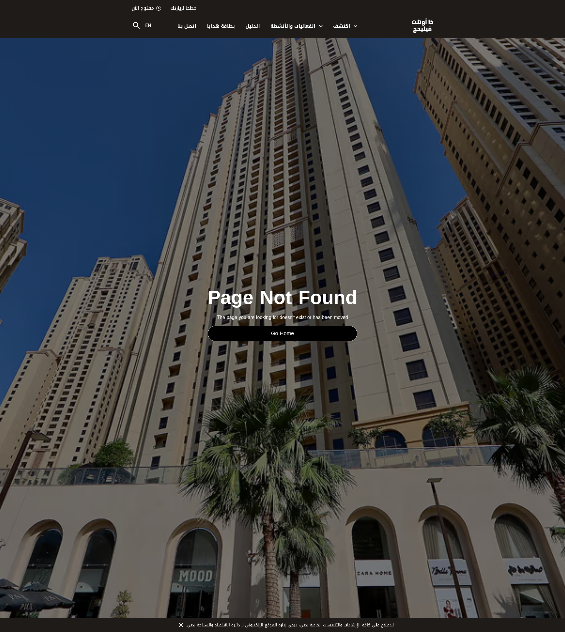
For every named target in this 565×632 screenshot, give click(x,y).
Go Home (282, 333)
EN (148, 25)
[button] (345, 25)
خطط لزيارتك (183, 8)
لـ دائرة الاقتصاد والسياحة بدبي (216, 625)
